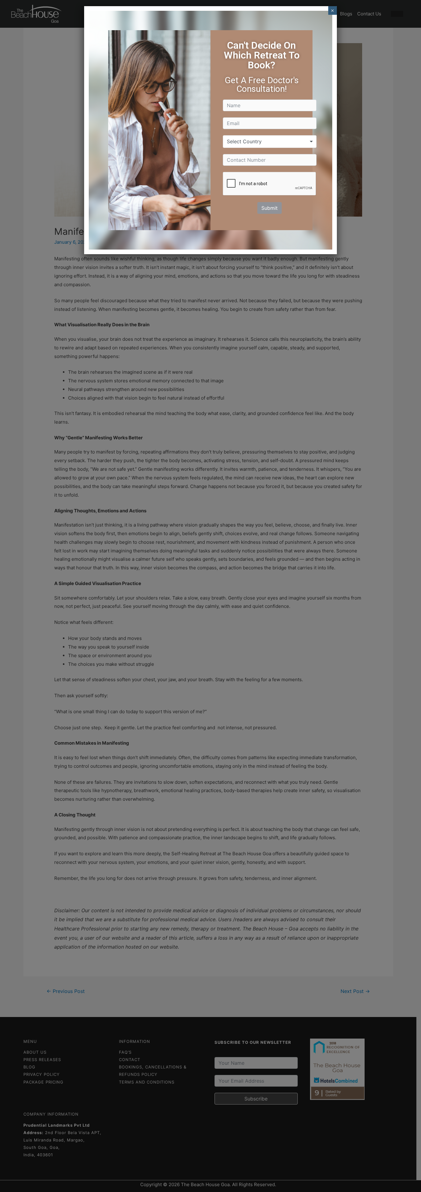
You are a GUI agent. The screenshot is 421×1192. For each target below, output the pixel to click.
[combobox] (270, 141)
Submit (269, 208)
